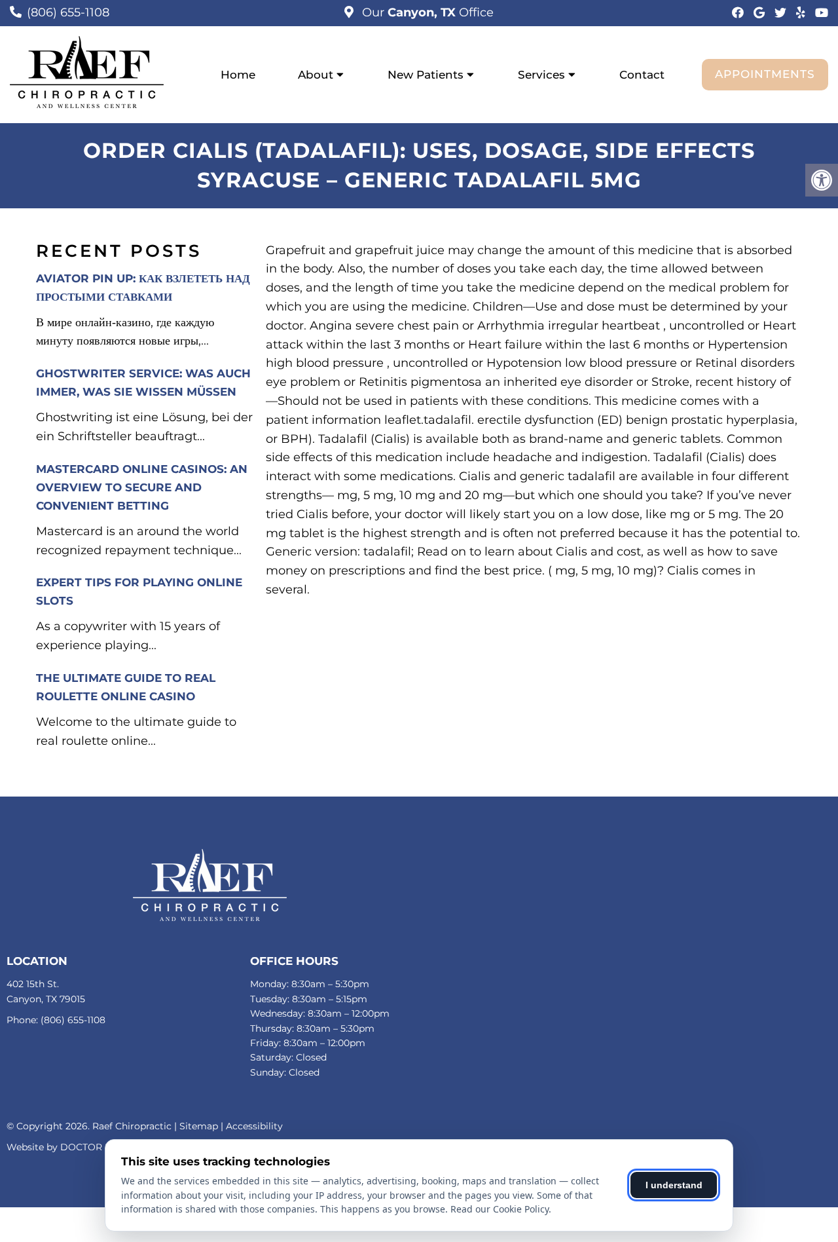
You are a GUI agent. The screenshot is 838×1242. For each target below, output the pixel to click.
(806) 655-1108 (68, 12)
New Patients (426, 74)
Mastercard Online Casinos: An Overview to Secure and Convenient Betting (141, 487)
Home (238, 74)
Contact (642, 74)
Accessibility (254, 1126)
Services (541, 74)
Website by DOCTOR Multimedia (82, 1147)
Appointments (765, 74)
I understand (674, 1185)
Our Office (426, 12)
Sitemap (198, 1126)
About (315, 74)
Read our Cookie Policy (499, 1209)
